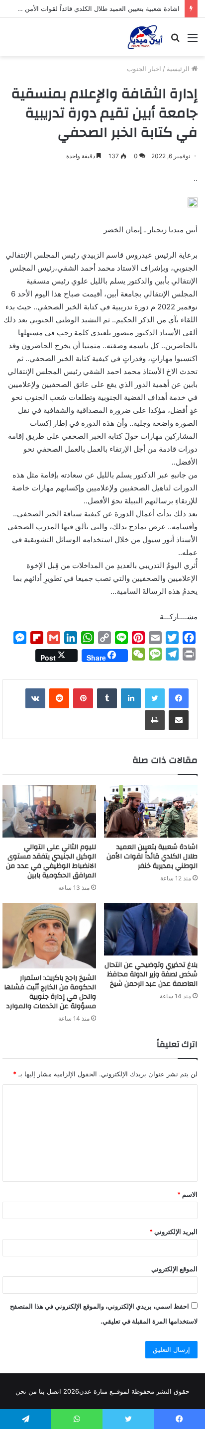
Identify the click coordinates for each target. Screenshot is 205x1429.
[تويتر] (155, 698)
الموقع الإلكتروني (174, 1269)
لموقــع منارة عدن (104, 1391)
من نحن (26, 1391)
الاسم (187, 1194)
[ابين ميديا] (145, 37)
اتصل (54, 1391)
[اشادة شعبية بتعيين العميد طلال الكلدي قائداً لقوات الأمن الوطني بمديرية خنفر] (151, 811)
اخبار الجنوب (144, 69)
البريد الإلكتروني (173, 1232)
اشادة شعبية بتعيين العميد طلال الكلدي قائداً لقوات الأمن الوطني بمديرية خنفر (152, 856)
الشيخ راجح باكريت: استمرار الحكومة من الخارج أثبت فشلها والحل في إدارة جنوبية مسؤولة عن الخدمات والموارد (50, 992)
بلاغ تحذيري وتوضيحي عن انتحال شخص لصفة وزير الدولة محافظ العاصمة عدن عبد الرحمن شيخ (151, 974)
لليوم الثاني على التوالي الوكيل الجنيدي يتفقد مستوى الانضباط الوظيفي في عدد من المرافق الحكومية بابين (51, 861)
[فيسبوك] (179, 698)
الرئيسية (179, 69)
